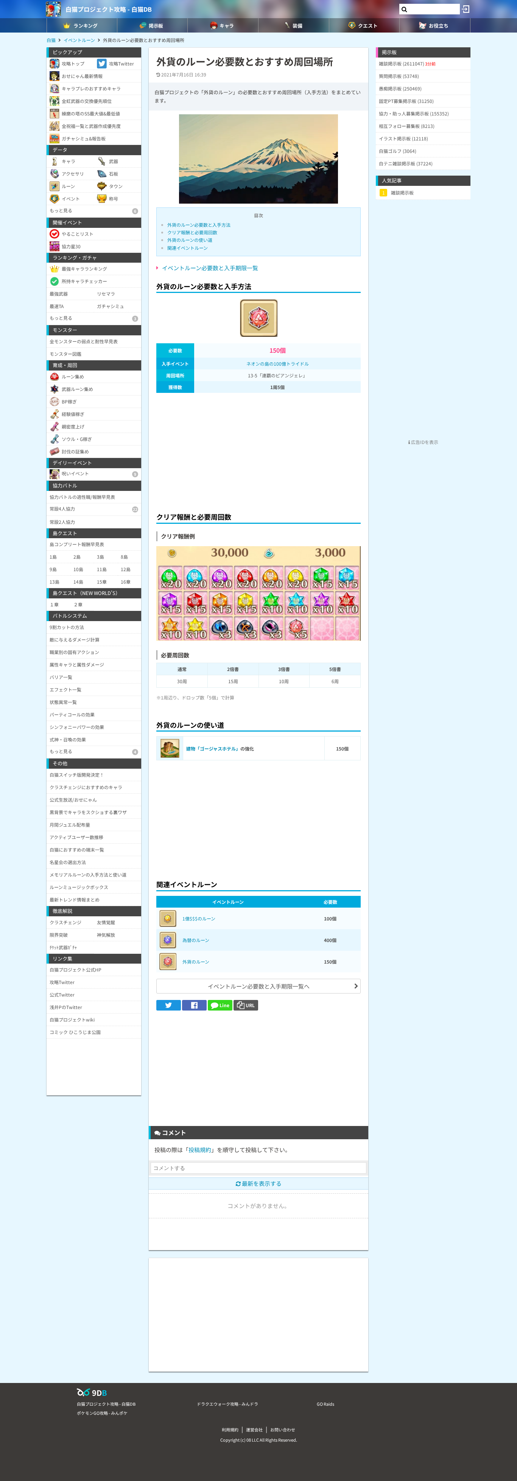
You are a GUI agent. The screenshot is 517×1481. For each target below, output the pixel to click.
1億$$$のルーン (198, 918)
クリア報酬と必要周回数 (192, 232)
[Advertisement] (258, 450)
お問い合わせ (282, 1429)
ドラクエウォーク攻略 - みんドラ (227, 1404)
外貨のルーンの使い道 (189, 240)
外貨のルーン (195, 961)
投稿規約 (199, 1150)
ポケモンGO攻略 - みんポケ (102, 1413)
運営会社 (254, 1429)
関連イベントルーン (187, 247)
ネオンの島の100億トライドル (277, 363)
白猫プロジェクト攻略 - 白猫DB (108, 9)
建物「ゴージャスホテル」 (213, 748)
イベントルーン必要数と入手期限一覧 (210, 268)
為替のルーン (195, 940)
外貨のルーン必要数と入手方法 (198, 224)
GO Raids (325, 1404)
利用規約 (230, 1429)
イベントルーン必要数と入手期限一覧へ (259, 986)
